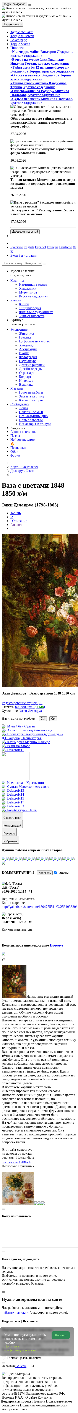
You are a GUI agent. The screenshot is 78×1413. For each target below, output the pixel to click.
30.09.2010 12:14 (14, 891)
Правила (39, 1401)
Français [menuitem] (52, 247)
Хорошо (60, 1335)
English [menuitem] (29, 247)
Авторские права (14, 1409)
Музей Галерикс (22, 273)
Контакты (45, 1397)
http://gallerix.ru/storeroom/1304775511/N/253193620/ (39, 907)
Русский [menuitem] (16, 247)
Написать (45, 872)
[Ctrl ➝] (23, 782)
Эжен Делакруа (30, 711)
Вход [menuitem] (14, 255)
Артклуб (22, 322)
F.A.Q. (20, 1397)
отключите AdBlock (16, 1162)
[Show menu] (29, 5)
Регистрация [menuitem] (28, 255)
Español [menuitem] (40, 247)
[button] (21, 32)
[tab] (15, 513)
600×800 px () (30, 707)
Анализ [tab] (15, 525)
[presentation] (43, 529)
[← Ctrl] (13, 750)
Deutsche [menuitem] (65, 247)
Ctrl (43, 718)
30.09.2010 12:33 (14, 922)
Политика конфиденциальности (43, 1405)
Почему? (56, 945)
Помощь (8, 1397)
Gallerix (20, 1366)
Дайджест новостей (25, 231)
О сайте (31, 1397)
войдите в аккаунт (15, 1313)
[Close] (44, 264)
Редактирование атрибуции (22, 703)
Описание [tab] (19, 521)
